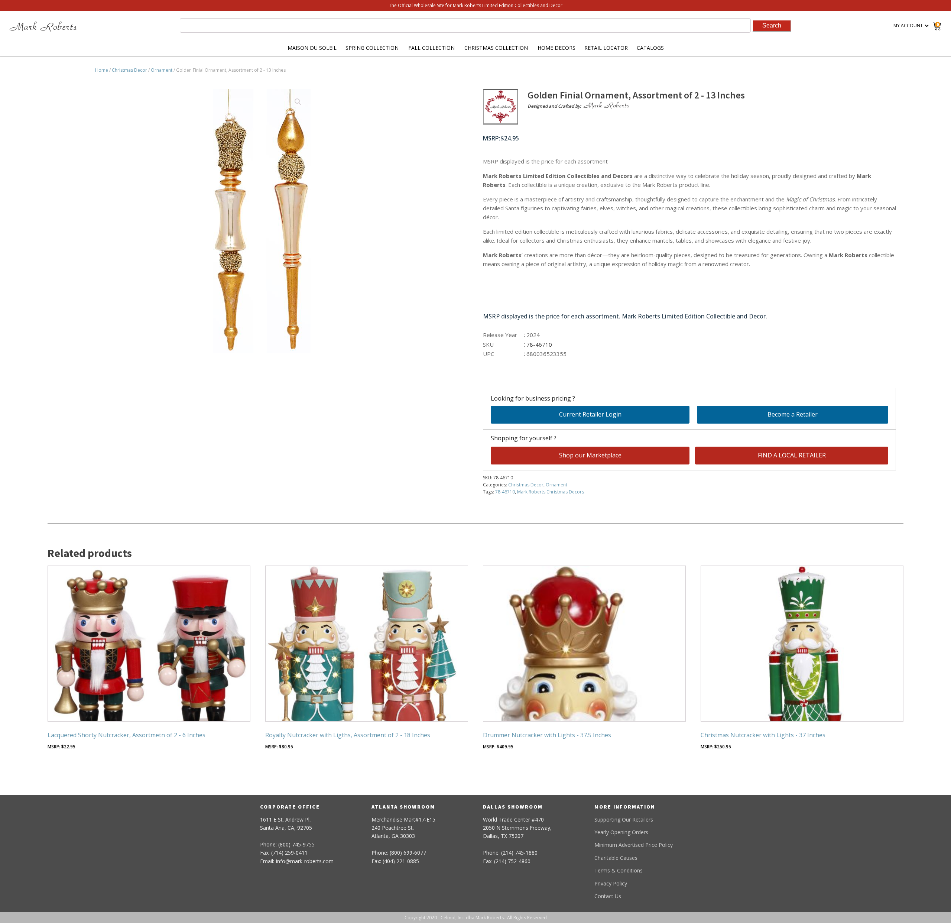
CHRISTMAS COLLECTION (496, 47)
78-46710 (505, 492)
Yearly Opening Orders (621, 832)
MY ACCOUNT (908, 25)
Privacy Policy (610, 883)
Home (101, 70)
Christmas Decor (129, 70)
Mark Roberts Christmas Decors (550, 492)
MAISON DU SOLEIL (312, 47)
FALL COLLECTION (431, 47)
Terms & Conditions (618, 870)
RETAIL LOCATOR (606, 47)
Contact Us (607, 896)
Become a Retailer (792, 414)
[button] (298, 102)
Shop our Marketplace (590, 455)
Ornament (161, 70)
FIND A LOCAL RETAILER (792, 455)
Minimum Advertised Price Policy (633, 844)
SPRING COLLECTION (372, 47)
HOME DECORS (556, 47)
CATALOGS (650, 47)
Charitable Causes (615, 857)
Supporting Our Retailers (623, 819)
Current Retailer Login (590, 414)
